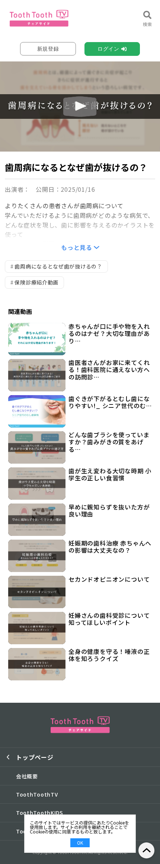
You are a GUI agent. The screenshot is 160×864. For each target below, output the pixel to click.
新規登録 (48, 49)
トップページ (35, 757)
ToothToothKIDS (39, 812)
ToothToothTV (37, 794)
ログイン (108, 49)
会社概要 (27, 776)
